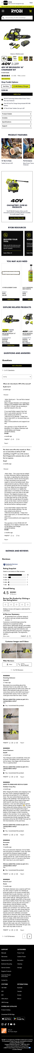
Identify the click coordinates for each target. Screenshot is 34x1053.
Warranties (4, 956)
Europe (19, 995)
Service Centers (5, 967)
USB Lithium (4, 998)
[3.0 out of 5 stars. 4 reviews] (25, 293)
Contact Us (4, 980)
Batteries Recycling (6, 964)
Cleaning (19, 964)
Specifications (6, 122)
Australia (19, 987)
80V (2, 995)
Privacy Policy (24, 1046)
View (31, 3)
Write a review (21, 75)
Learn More (6, 253)
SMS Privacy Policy (9, 1047)
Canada (19, 991)
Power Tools (20, 953)
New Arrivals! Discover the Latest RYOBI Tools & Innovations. (17, 6)
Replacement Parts (6, 960)
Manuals (3, 953)
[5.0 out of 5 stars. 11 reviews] (5, 339)
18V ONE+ (4, 987)
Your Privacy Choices (22, 1047)
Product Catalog (5, 1010)
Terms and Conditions (13, 1046)
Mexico (19, 998)
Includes (4, 118)
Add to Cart (17, 94)
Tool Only (6, 86)
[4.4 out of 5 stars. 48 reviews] (25, 339)
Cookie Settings (17, 1049)
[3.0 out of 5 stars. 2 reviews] (5, 293)
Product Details (7, 114)
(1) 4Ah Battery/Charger (20, 86)
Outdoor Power (21, 956)
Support (4, 126)
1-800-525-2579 (24, 1044)
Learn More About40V (17, 218)
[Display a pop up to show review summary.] (30, 340)
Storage (19, 967)
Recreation (20, 960)
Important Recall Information (5, 975)
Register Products (6, 971)
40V (2, 991)
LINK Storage (4, 1002)
